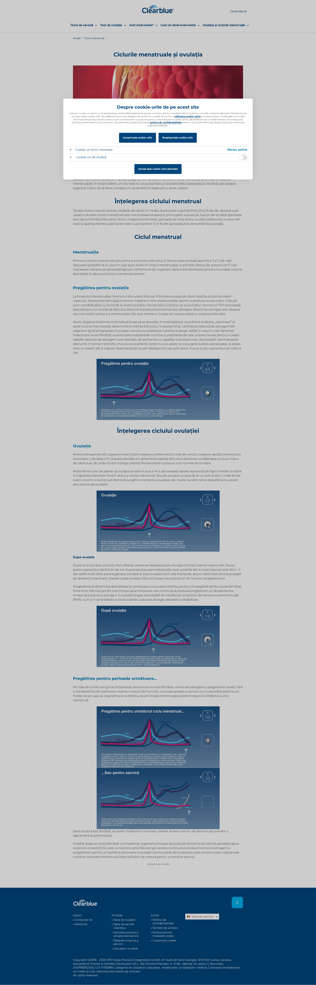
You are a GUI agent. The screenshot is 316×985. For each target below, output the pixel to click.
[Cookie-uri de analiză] (72, 157)
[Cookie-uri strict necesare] (72, 150)
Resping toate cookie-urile (177, 137)
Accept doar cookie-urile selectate (158, 169)
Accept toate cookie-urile (137, 137)
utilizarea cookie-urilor (187, 116)
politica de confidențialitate (166, 122)
